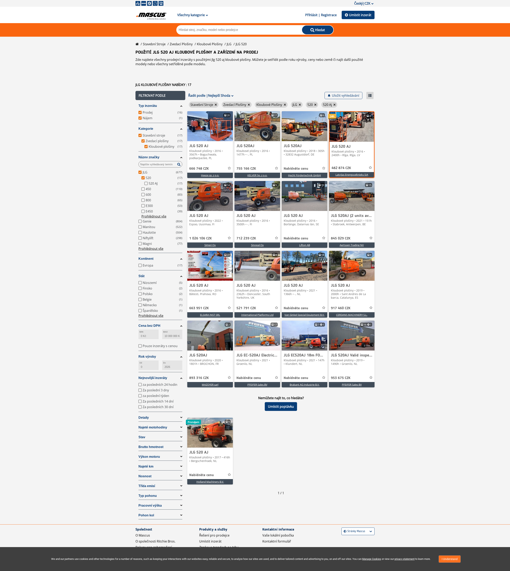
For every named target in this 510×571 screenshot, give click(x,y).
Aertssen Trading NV (352, 245)
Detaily (143, 417)
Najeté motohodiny (152, 427)
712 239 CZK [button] (246, 238)
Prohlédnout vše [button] (153, 216)
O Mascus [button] (142, 535)
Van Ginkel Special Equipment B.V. (304, 315)
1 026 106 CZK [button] (200, 238)
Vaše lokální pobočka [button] (278, 535)
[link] (210, 126)
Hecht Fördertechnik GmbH (304, 175)
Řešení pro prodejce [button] (214, 535)
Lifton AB (304, 245)
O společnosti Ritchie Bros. (155, 541)
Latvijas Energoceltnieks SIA (351, 174)
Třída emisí (146, 486)
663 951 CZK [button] (199, 308)
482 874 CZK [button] (341, 168)
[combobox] (344, 531)
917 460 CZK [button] (340, 308)
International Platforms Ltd (257, 315)
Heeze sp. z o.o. (210, 175)
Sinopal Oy (257, 245)
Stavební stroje (154, 44)
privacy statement (404, 558)
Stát (141, 276)
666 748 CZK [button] (199, 168)
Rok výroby (147, 356)
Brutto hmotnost (150, 447)
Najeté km (145, 466)
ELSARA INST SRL (210, 315)
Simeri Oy (210, 245)
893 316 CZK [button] (199, 378)
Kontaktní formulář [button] (276, 541)
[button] (160, 95)
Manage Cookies (371, 558)
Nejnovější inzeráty (152, 378)
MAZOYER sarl (210, 384)
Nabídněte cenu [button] (296, 168)
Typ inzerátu (147, 105)
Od (140, 363)
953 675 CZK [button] (340, 378)
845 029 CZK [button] (340, 238)
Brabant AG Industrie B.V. (305, 384)
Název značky (148, 157)
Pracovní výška (150, 505)
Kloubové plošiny (210, 44)
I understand (450, 559)
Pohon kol (146, 515)
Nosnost (144, 476)
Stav (141, 437)
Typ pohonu (147, 495)
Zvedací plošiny (181, 44)
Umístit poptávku (281, 406)
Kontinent (145, 258)
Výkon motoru (149, 456)
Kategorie (145, 128)
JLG (229, 44)
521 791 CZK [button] (246, 308)
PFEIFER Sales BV (257, 384)
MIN (141, 332)
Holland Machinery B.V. (210, 481)
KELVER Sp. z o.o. (257, 175)
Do (164, 363)
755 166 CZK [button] (246, 168)
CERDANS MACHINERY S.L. (351, 315)
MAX (165, 332)
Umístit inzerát (360, 15)
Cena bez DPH (149, 325)
